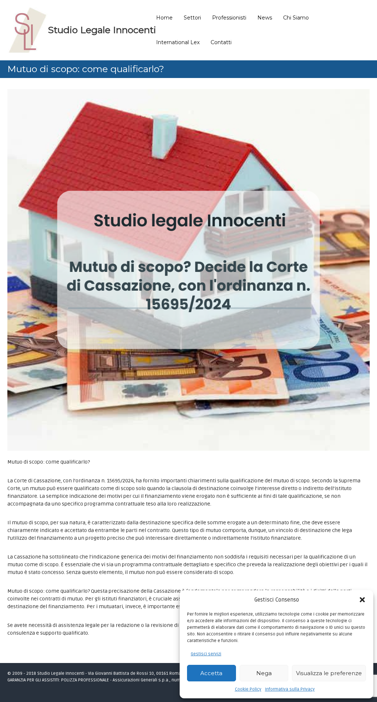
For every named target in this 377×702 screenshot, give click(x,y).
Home (164, 17)
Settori (192, 17)
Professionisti (229, 17)
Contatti (221, 42)
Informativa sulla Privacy (290, 689)
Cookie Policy (248, 689)
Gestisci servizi (206, 654)
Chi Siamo (296, 17)
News (264, 17)
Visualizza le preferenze (329, 673)
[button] (362, 599)
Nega (264, 673)
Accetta (211, 673)
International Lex (178, 42)
